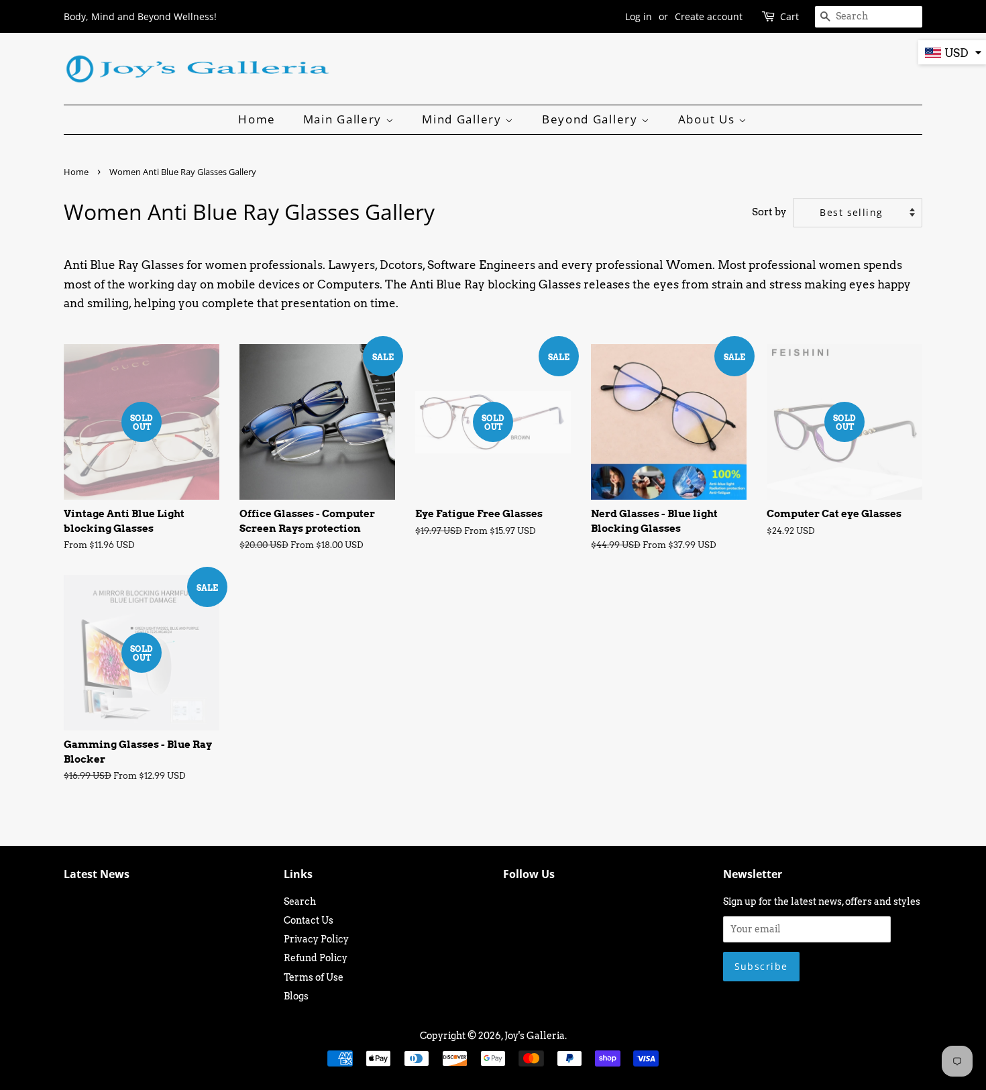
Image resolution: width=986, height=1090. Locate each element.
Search (300, 901)
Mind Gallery (463, 119)
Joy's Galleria (534, 1036)
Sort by (769, 211)
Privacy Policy (316, 939)
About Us (708, 119)
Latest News (96, 874)
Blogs (296, 996)
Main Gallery (344, 119)
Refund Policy (315, 958)
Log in (638, 16)
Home (257, 119)
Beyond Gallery (592, 119)
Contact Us (308, 920)
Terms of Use (313, 977)
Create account (709, 16)
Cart (789, 16)
